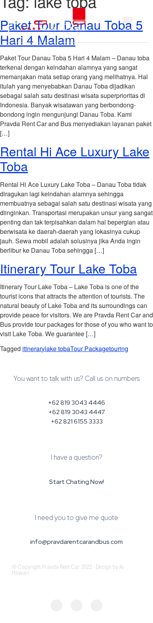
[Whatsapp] (96, 605)
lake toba (57, 348)
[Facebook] (56, 605)
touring (118, 348)
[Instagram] (76, 605)
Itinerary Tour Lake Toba (68, 268)
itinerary (33, 348)
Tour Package (89, 348)
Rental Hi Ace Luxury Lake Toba (74, 158)
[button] (127, 22)
